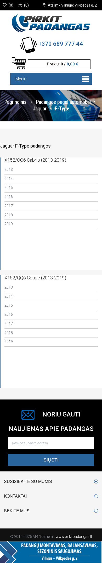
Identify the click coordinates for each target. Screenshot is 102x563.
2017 (8, 206)
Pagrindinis (15, 102)
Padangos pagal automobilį (63, 102)
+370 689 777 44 (60, 44)
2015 (8, 187)
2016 (8, 197)
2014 (8, 179)
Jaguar (40, 108)
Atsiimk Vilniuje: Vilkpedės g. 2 (72, 5)
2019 (8, 224)
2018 (8, 215)
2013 (8, 169)
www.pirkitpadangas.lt (74, 536)
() (11, 5)
